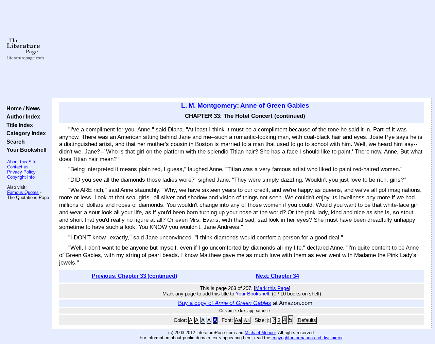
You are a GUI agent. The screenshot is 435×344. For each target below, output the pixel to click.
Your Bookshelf (25, 150)
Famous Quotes (23, 192)
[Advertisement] (241, 49)
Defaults (307, 320)
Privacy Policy (21, 172)
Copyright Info (21, 177)
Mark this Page (272, 288)
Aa (238, 320)
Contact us (18, 166)
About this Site (21, 161)
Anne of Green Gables (274, 105)
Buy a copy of (224, 303)
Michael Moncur (260, 332)
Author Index (22, 116)
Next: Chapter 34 (277, 276)
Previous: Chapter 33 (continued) (134, 276)
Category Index (25, 133)
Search (14, 142)
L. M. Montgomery (209, 105)
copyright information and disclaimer (307, 337)
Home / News (22, 108)
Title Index (18, 125)
